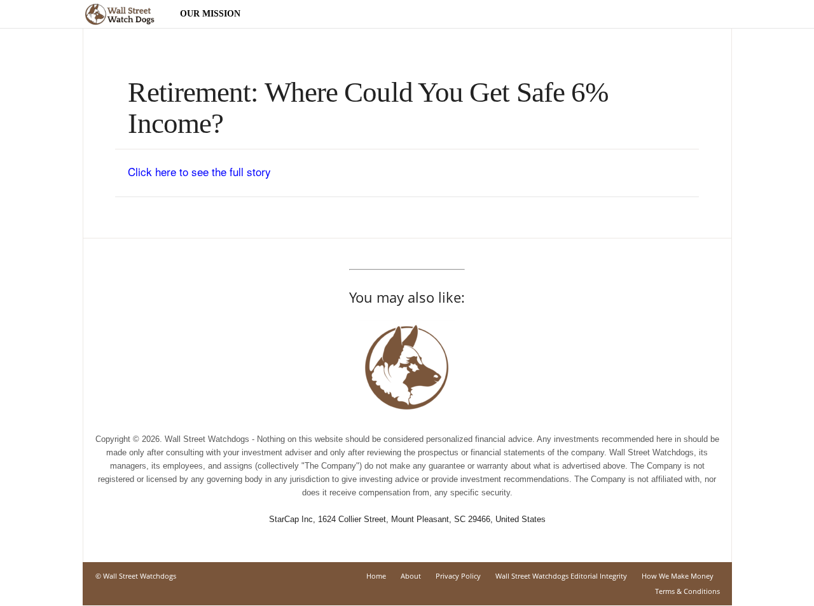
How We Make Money (678, 576)
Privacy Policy (458, 576)
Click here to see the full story (199, 171)
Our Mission (210, 13)
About (411, 576)
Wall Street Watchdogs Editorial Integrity (561, 576)
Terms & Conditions (687, 591)
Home (376, 576)
